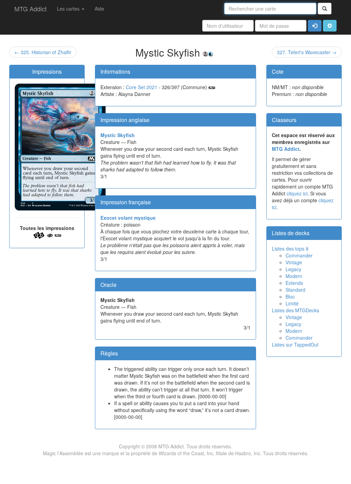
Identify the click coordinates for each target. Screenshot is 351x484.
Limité (292, 303)
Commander (299, 255)
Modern (294, 276)
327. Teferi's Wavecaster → (307, 52)
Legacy (293, 269)
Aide (99, 8)
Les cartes (69, 8)
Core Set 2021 (141, 87)
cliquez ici (297, 193)
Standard (295, 289)
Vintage (294, 262)
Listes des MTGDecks (295, 310)
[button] (330, 26)
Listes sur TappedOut (295, 344)
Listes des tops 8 (290, 248)
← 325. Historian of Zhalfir (42, 52)
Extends (294, 282)
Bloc (290, 296)
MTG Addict (30, 8)
